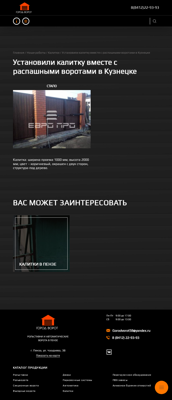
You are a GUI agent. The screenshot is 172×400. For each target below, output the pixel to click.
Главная (18, 52)
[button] (52, 119)
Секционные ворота (26, 385)
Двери (67, 374)
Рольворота (20, 380)
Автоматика (70, 385)
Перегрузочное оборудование (132, 374)
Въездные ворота (24, 391)
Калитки (53, 52)
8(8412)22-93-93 (145, 7)
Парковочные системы (77, 380)
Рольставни (20, 374)
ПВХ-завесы (120, 380)
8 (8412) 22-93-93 (125, 338)
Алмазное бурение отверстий (132, 385)
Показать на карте (48, 355)
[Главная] (24, 7)
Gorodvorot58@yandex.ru (131, 331)
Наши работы (36, 52)
